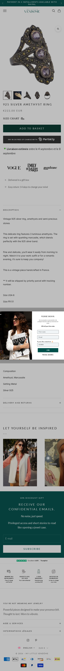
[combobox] (26, 648)
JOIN (48, 350)
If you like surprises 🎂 (45, 341)
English (27, 648)
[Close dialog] (62, 313)
